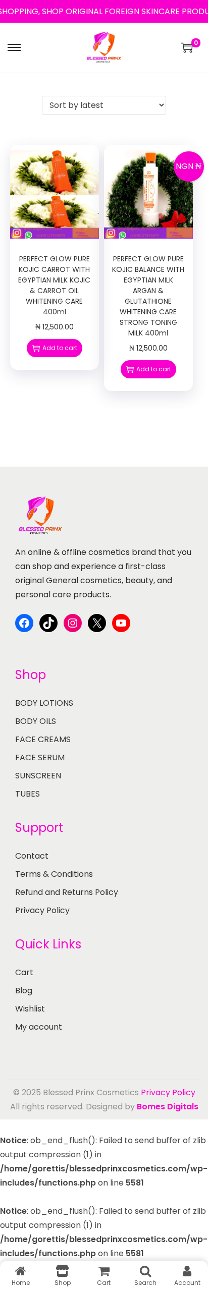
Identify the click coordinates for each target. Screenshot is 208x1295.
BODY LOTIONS (44, 703)
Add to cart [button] (59, 348)
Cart (24, 972)
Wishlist (30, 1009)
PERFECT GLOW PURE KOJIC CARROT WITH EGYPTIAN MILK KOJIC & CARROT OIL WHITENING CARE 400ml (54, 285)
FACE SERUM (40, 757)
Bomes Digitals (167, 1106)
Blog (23, 990)
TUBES (27, 794)
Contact (31, 856)
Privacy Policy (42, 910)
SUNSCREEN (38, 775)
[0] (187, 47)
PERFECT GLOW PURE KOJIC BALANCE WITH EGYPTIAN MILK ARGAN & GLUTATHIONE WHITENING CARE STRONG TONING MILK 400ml (148, 296)
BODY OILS (35, 721)
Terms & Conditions (54, 874)
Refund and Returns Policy (66, 892)
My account (38, 1027)
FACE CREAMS (43, 739)
